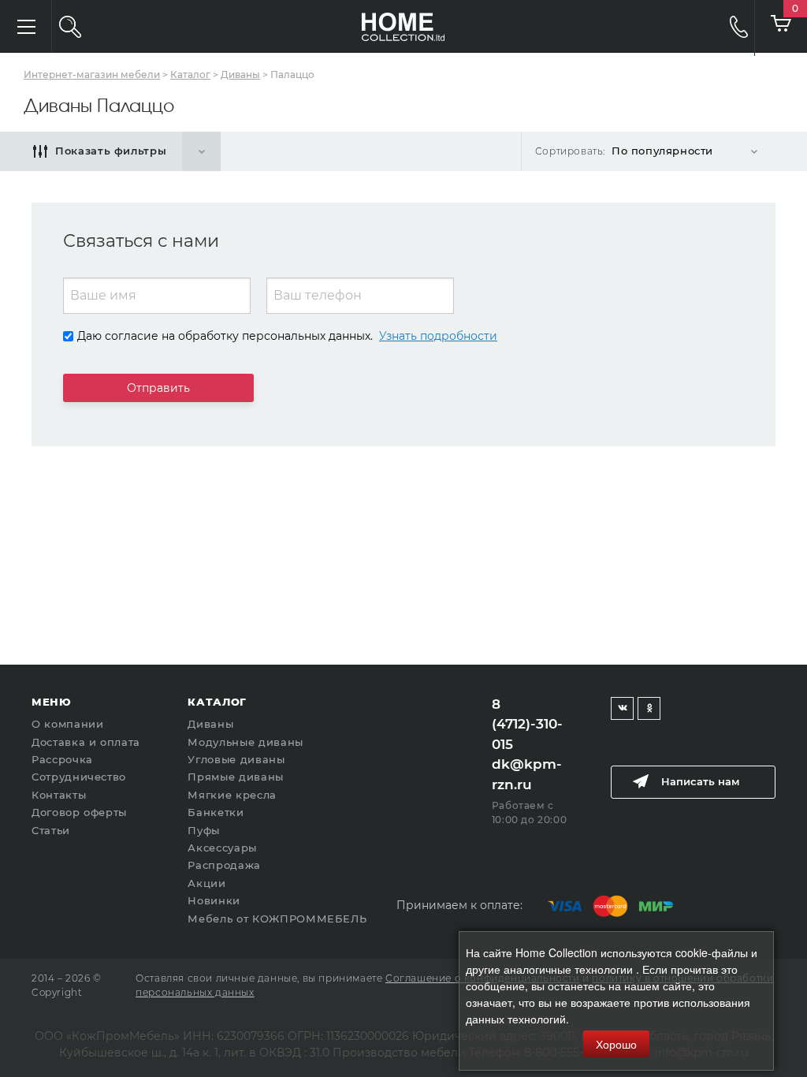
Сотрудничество (79, 776)
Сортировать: (570, 151)
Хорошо (616, 1044)
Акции (206, 883)
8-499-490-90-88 (727, 26)
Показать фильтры (110, 150)
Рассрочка (62, 759)
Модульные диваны (245, 742)
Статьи (51, 830)
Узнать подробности (438, 336)
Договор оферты (79, 812)
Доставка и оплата (86, 742)
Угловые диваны (236, 759)
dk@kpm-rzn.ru (527, 774)
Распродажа (224, 865)
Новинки (214, 900)
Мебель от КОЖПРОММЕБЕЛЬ (277, 918)
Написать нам (700, 781)
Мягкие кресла (232, 794)
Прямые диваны (235, 776)
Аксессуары (222, 847)
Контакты (59, 794)
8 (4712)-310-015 (527, 724)
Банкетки (216, 812)
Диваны (210, 723)
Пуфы (204, 830)
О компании (68, 723)
